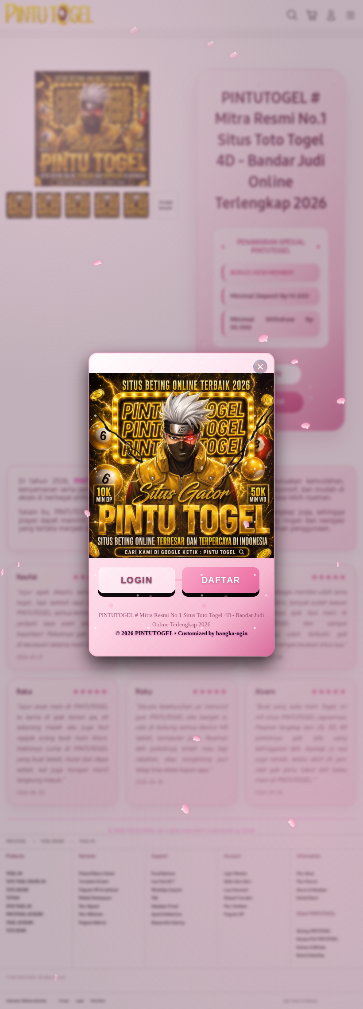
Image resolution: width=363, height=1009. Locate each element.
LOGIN (137, 580)
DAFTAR (220, 580)
